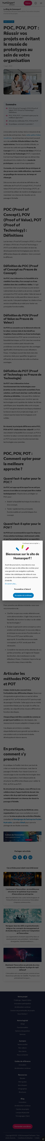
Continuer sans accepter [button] (30, 543)
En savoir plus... (11, 584)
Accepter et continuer (23, 595)
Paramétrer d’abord (22, 589)
